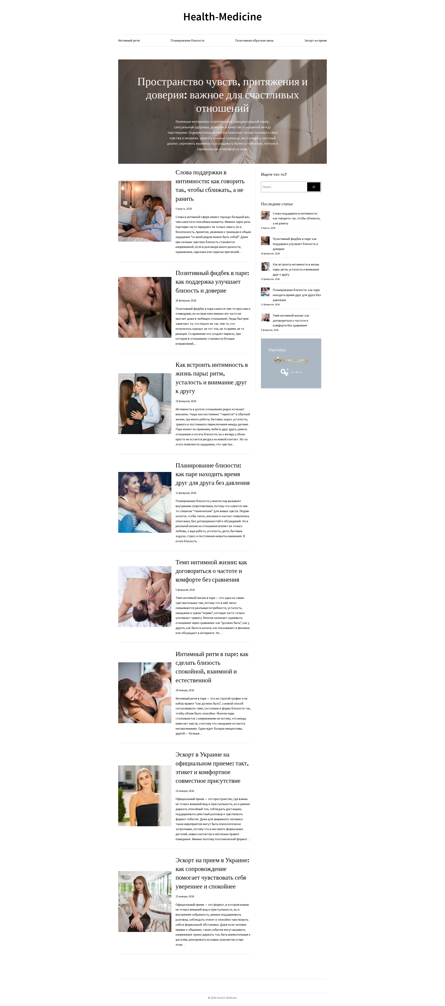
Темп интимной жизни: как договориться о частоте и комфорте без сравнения (211, 571)
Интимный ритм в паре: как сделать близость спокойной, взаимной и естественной (212, 667)
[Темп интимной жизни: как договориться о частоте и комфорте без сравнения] (265, 318)
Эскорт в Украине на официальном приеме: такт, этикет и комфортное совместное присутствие (212, 767)
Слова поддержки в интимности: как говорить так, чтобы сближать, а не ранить (210, 185)
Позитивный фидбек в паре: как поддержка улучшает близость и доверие (212, 282)
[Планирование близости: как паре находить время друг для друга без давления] (265, 293)
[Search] (313, 186)
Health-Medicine (222, 16)
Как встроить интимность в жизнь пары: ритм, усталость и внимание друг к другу (212, 377)
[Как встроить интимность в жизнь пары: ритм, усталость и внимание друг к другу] (265, 267)
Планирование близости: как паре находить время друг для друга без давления (213, 474)
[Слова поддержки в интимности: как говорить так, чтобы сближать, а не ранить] (265, 216)
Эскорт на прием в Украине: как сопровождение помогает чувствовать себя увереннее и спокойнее (212, 873)
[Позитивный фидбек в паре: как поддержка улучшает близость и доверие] (265, 241)
